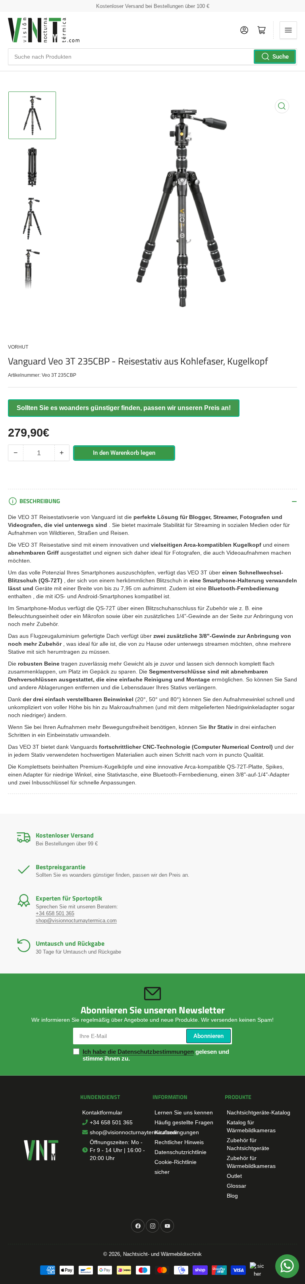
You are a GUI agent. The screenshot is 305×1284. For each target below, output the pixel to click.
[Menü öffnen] (288, 30)
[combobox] (152, 56)
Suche (280, 56)
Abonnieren (208, 1036)
